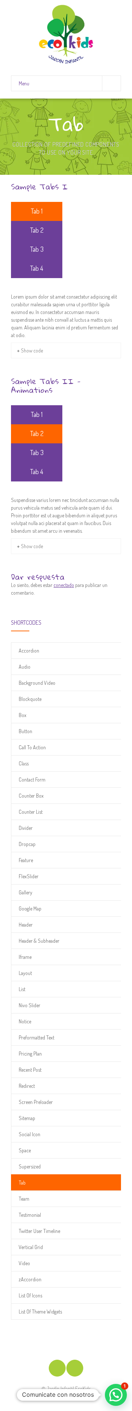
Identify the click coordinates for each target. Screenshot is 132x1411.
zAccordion (30, 1279)
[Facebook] (57, 1368)
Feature (26, 860)
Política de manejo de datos (66, 1396)
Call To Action (32, 747)
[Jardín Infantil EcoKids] (66, 34)
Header (26, 924)
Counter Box (31, 796)
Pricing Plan (30, 1053)
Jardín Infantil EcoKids (69, 1388)
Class (24, 763)
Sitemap (27, 1118)
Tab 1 (37, 211)
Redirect (27, 1086)
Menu (24, 83)
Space (25, 1150)
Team (24, 1199)
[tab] (36, 211)
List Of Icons (30, 1295)
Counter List (31, 812)
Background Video (37, 683)
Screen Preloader (36, 1102)
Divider (26, 828)
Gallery (25, 892)
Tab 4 (36, 268)
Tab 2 (37, 230)
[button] (116, 1395)
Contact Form (32, 779)
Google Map (30, 908)
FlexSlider (28, 876)
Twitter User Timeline (39, 1231)
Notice (25, 1021)
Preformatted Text (36, 1037)
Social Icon (29, 1134)
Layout (25, 973)
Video (24, 1263)
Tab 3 (37, 249)
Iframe (25, 957)
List (22, 989)
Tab (22, 1182)
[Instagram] (74, 1368)
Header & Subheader (39, 941)
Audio (24, 667)
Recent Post (30, 1070)
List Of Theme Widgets (40, 1311)
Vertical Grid (31, 1247)
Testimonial (30, 1215)
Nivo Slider (29, 1005)
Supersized (30, 1166)
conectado (64, 585)
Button (25, 731)
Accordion (29, 650)
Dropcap (27, 844)
